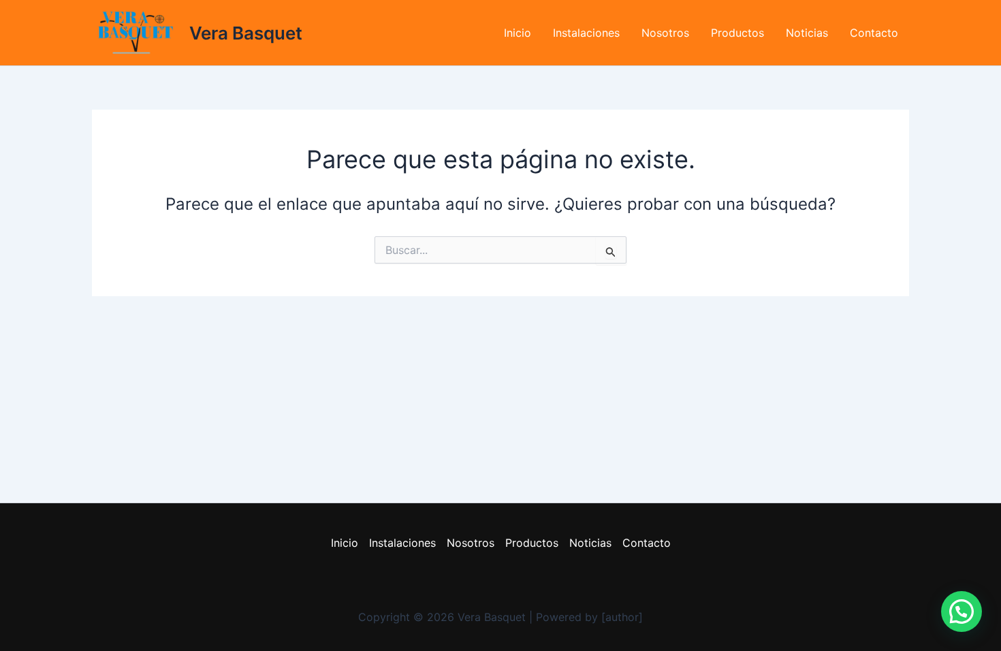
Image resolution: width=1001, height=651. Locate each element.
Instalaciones (586, 32)
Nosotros (665, 32)
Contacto (874, 32)
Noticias (807, 32)
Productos (737, 32)
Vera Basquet (245, 33)
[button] (961, 611)
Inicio (517, 32)
